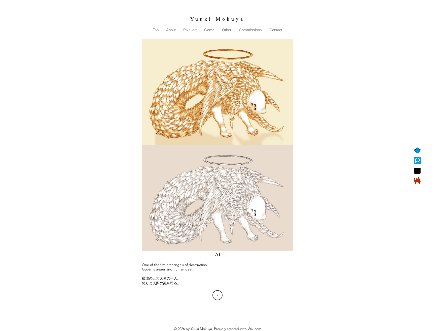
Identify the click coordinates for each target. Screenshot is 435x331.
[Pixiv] (417, 160)
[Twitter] (417, 150)
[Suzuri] (417, 170)
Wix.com (254, 328)
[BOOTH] (417, 181)
